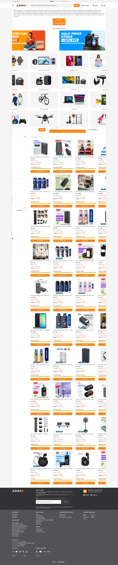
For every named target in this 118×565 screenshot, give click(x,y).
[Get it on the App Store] (86, 495)
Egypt (84, 514)
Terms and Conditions (41, 518)
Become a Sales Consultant (66, 517)
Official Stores (39, 521)
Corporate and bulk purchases (19, 527)
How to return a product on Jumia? (20, 526)
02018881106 (23, 544)
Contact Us (14, 517)
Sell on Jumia (17, 1)
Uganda (92, 517)
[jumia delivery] (64, 1)
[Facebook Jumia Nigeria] (13, 551)
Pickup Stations (15, 534)
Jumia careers (39, 515)
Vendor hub (62, 515)
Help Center (14, 516)
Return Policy (15, 533)
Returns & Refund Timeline (18, 532)
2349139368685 (21, 545)
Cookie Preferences (40, 531)
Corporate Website (40, 517)
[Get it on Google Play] (94, 495)
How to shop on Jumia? (17, 523)
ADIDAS (14, 555)
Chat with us (15, 514)
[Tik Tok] (26, 551)
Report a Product (16, 529)
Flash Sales (38, 522)
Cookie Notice (41, 495)
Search (77, 5)
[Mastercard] (40, 551)
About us (38, 514)
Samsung (38, 555)
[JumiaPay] (57, 1)
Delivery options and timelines (19, 525)
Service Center (15, 522)
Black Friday (38, 524)
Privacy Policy (72, 494)
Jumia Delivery (15, 536)
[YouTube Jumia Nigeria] (16, 551)
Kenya (84, 518)
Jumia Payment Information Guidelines (44, 520)
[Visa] (44, 551)
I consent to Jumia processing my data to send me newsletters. (52, 498)
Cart (104, 5)
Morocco (93, 514)
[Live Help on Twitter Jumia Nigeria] (23, 551)
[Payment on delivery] (36, 551)
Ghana (84, 515)
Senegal (92, 515)
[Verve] (48, 551)
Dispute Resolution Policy (18, 530)
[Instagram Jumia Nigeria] (20, 551)
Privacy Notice (39, 529)
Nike (25, 555)
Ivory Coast (85, 517)
